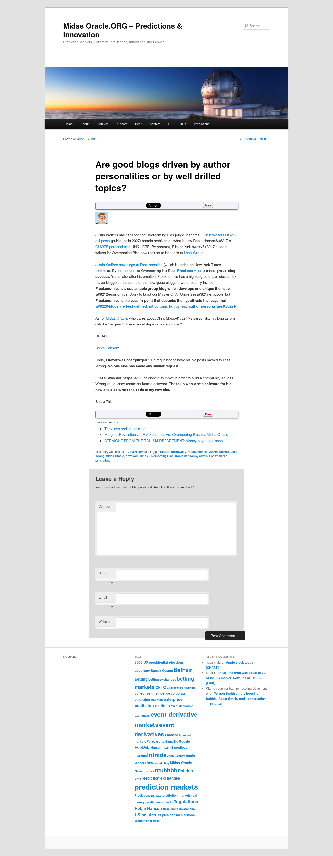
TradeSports (170, 809)
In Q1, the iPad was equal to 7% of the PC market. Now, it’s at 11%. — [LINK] (236, 677)
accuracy (142, 670)
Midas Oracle (116, 318)
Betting (141, 679)
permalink (102, 460)
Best (138, 123)
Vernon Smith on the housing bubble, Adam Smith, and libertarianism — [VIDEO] (236, 698)
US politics (145, 815)
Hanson (112, 347)
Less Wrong (193, 252)
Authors (122, 123)
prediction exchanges (161, 778)
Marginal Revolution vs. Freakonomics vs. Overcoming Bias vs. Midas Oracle (166, 434)
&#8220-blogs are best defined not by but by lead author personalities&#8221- (165, 306)
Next (265, 138)
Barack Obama (162, 670)
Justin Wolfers (219, 451)
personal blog (119, 246)
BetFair (183, 669)
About (84, 123)
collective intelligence (152, 693)
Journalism (136, 451)
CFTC (160, 687)
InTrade (156, 754)
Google (184, 741)
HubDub (142, 747)
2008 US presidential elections (159, 662)
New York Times (137, 456)
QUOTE (101, 246)
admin (203, 456)
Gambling (171, 741)
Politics (185, 771)
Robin (100, 347)
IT (169, 123)
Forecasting (156, 741)
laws (151, 762)
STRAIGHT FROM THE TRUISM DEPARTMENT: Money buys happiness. (164, 440)
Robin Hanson (185, 456)
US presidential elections (176, 815)
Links (182, 123)
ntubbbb (166, 770)
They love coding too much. (126, 428)
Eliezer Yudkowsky (173, 451)
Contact (154, 123)
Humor (155, 747)
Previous (248, 138)
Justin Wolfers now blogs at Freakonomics (129, 264)
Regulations (185, 801)
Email (106, 598)
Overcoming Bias (161, 456)
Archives (102, 123)
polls (138, 778)
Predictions (202, 123)
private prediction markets (171, 795)
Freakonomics (189, 270)
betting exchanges (162, 679)
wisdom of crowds (147, 820)
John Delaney (176, 756)
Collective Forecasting (181, 688)
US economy (187, 809)
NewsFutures (144, 771)
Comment (105, 506)
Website (104, 621)
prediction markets (166, 786)
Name (106, 574)
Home (68, 123)
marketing (162, 763)
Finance (171, 734)
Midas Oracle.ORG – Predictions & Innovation (122, 30)
